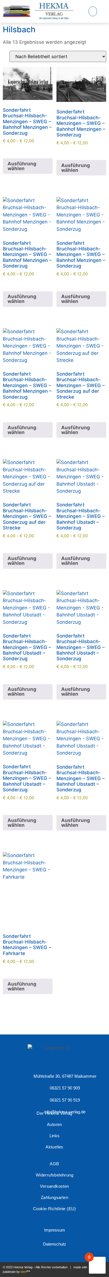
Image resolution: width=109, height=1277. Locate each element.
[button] (93, 11)
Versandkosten (54, 1186)
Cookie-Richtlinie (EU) (54, 1208)
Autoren (54, 1124)
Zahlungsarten (54, 1197)
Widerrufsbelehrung (54, 1175)
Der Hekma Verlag (54, 1113)
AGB (54, 1163)
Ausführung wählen (22, 166)
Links (54, 1135)
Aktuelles (54, 1146)
